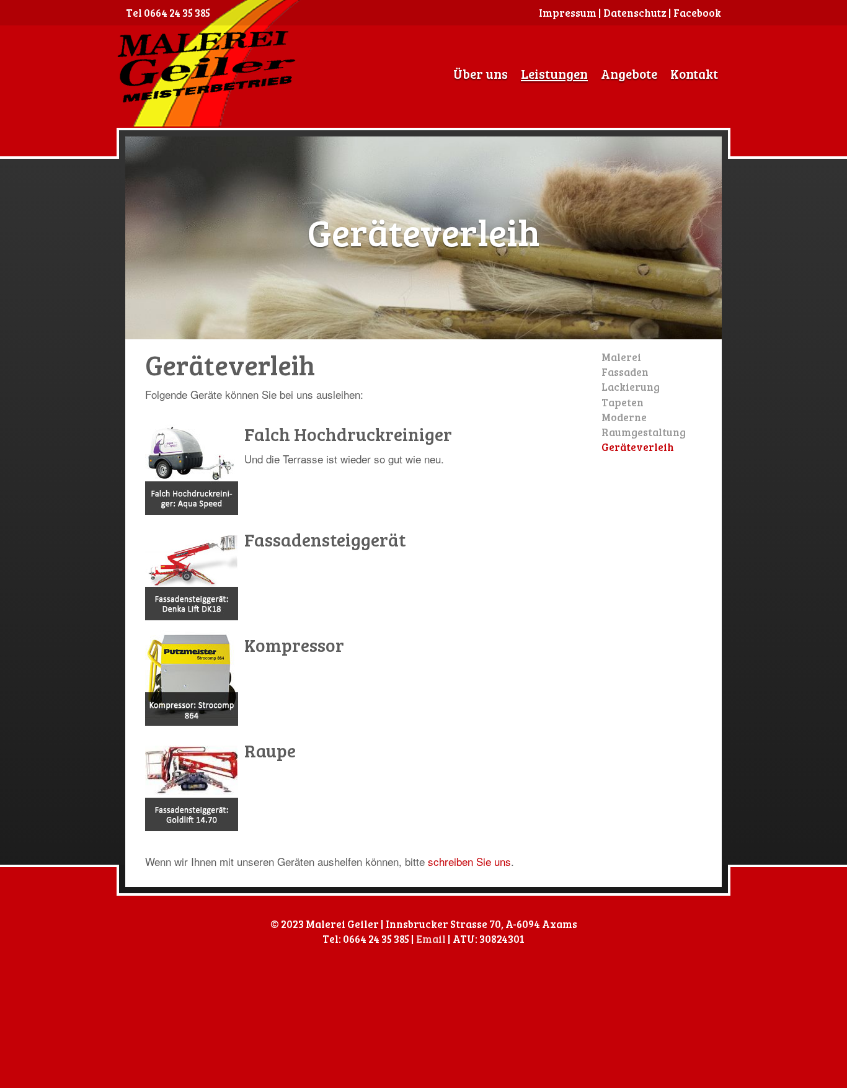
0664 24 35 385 (177, 13)
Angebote (629, 73)
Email (431, 939)
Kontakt (694, 73)
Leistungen (554, 73)
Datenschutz (635, 13)
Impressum (567, 13)
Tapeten (622, 402)
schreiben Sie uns (469, 861)
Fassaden (625, 372)
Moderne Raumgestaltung (643, 424)
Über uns (480, 73)
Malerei (621, 357)
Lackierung (630, 387)
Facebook (697, 13)
